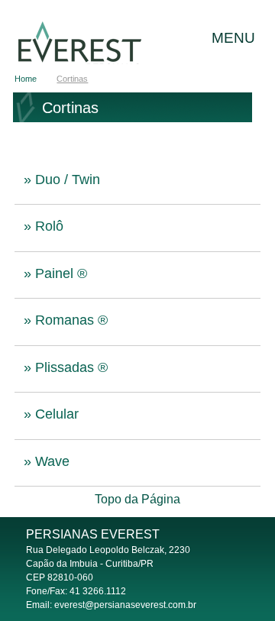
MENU (233, 38)
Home (26, 78)
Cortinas (72, 78)
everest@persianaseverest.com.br (125, 605)
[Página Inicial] (99, 42)
